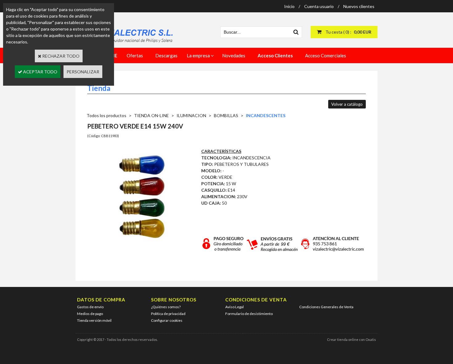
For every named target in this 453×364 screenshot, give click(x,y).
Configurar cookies (166, 320)
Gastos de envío (90, 307)
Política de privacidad (168, 313)
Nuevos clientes (358, 6)
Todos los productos (106, 115)
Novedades (233, 55)
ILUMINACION (191, 115)
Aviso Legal (234, 307)
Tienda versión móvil (94, 320)
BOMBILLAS (226, 115)
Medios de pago (90, 313)
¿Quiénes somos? (166, 307)
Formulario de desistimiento (249, 313)
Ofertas (135, 55)
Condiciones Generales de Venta (326, 307)
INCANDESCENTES (265, 115)
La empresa (198, 55)
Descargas (166, 55)
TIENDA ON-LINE (151, 115)
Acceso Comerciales (325, 55)
